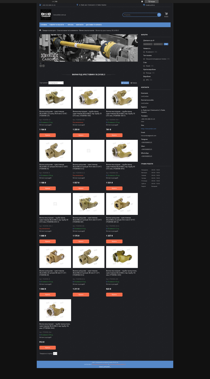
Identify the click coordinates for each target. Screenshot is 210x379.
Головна (43, 25)
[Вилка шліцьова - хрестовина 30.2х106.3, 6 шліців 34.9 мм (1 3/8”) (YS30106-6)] (55, 151)
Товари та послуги (56, 25)
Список (134, 83)
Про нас (71, 25)
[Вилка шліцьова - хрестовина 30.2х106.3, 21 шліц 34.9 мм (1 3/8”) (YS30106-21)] (55, 98)
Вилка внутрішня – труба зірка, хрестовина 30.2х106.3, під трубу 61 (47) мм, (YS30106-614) (120, 166)
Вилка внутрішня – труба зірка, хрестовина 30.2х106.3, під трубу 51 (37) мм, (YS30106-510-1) (120, 113)
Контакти (79, 25)
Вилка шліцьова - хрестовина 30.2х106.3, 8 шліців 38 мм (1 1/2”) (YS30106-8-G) (86, 273)
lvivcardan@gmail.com (148, 135)
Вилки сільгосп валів (86, 30)
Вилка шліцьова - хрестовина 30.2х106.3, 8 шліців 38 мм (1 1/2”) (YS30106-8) (52, 273)
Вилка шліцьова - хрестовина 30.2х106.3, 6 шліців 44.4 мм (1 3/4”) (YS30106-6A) (87, 220)
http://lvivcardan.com (148, 129)
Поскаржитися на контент (100, 364)
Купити (47, 135)
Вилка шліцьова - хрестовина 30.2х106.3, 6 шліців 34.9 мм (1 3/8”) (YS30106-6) (53, 166)
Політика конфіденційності (117, 364)
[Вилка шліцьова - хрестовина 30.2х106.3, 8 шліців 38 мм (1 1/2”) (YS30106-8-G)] (88, 257)
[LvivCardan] (45, 14)
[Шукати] (159, 15)
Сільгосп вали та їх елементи (67, 30)
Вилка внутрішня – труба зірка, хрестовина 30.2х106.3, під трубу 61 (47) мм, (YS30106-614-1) (53, 220)
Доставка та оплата (94, 25)
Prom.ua (115, 362)
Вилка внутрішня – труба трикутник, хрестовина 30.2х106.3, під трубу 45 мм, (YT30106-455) (121, 273)
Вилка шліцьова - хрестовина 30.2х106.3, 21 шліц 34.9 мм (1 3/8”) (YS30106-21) (53, 113)
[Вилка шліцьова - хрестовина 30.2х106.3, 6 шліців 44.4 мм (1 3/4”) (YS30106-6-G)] (88, 151)
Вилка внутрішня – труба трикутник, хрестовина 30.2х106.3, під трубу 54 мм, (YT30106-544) (54, 326)
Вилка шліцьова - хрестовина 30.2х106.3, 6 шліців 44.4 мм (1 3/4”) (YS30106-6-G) (87, 166)
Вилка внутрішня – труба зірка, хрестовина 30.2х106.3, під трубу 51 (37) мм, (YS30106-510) (87, 113)
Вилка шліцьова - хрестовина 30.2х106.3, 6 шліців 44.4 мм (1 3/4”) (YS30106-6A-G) (120, 220)
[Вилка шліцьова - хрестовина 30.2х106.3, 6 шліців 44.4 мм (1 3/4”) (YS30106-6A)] (88, 204)
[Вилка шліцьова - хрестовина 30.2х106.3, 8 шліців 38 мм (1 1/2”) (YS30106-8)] (55, 257)
